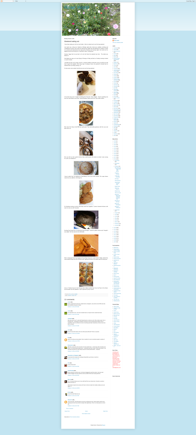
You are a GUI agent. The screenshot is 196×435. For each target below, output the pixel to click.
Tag (114, 129)
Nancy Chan (116, 273)
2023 (115, 146)
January (117, 225)
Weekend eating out (117, 207)
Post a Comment (69, 408)
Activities (69, 295)
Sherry (115, 338)
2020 (115, 151)
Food (75, 295)
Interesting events (116, 90)
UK (114, 132)
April (116, 219)
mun (69, 329)
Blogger (103, 425)
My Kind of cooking (116, 271)
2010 (115, 236)
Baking (115, 56)
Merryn (69, 379)
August (116, 212)
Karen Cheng (116, 321)
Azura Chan (116, 312)
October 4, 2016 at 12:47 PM (74, 341)
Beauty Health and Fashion (117, 59)
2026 (115, 141)
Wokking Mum (117, 300)
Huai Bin (115, 318)
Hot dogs (117, 178)
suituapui (70, 318)
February (117, 223)
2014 (115, 229)
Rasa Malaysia (117, 279)
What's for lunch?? (117, 189)
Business (116, 63)
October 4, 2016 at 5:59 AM (73, 306)
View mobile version (86, 413)
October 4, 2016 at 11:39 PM (73, 388)
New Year (116, 114)
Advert (115, 49)
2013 (115, 231)
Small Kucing (71, 370)
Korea (115, 96)
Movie (115, 106)
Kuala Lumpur (117, 97)
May (116, 218)
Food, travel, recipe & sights (117, 250)
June (116, 216)
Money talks (116, 105)
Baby (115, 55)
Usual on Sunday (117, 173)
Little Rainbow (117, 324)
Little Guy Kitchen (116, 263)
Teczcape (116, 295)
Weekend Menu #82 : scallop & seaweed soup (118, 197)
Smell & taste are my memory (117, 289)
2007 (115, 241)
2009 (115, 238)
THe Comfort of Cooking (117, 297)
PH (68, 337)
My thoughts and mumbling (117, 110)
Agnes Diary (116, 306)
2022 (115, 148)
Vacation (115, 133)
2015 (115, 227)
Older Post (105, 411)
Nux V (115, 275)
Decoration (116, 72)
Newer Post (67, 411)
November (117, 163)
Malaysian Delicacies (116, 269)
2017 (115, 157)
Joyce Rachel (116, 320)
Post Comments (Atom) (75, 416)
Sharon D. (70, 399)
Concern (115, 68)
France (115, 83)
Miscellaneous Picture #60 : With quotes (118, 169)
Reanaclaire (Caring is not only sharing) (116, 282)
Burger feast (117, 186)
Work (115, 135)
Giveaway (116, 86)
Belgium (115, 62)
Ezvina (69, 392)
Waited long (117, 191)
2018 (115, 155)
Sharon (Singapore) (116, 335)
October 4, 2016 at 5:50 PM (73, 366)
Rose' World (76, 7)
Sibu (115, 127)
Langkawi (116, 102)
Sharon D (116, 336)
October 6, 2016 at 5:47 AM (73, 405)
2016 (115, 159)
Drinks (115, 74)
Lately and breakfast (117, 176)
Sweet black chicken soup (117, 183)
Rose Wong (116, 332)
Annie (115, 310)
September (117, 209)
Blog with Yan (116, 315)
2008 (115, 240)
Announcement (117, 51)
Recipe (115, 121)
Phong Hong (116, 276)
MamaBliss (116, 327)
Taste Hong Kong (117, 293)
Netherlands (116, 112)
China (115, 65)
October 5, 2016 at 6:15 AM (73, 395)
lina (68, 362)
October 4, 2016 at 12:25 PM (74, 333)
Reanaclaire (70, 345)
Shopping (116, 126)
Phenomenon (118, 180)
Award (115, 53)
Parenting (116, 115)
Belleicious (116, 247)
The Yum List (116, 299)
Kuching (115, 100)
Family (73, 295)
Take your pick (118, 192)
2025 (115, 142)
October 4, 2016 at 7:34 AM (73, 325)
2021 (115, 150)
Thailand (115, 130)
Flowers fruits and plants (116, 79)
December (117, 160)
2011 (115, 234)
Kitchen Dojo (116, 257)
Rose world (116, 40)
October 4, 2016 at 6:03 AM (73, 314)
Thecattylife (116, 341)
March (116, 221)
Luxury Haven (117, 326)
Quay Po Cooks (117, 278)
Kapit (115, 94)
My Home (116, 108)
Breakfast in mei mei (117, 201)
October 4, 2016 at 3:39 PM (73, 351)
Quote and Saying (116, 119)
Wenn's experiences (116, 343)
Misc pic (115, 103)
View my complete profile (118, 42)
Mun (115, 330)
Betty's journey (117, 313)
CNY (115, 66)
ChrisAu (115, 316)
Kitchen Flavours (117, 258)
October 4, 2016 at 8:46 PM (73, 375)
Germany (116, 84)
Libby (115, 323)
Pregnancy (116, 117)
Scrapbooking (117, 124)
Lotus (69, 302)
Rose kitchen (116, 285)
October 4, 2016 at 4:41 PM (73, 358)
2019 (115, 153)
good (115, 87)
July (116, 214)
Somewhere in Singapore (73, 355)
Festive (115, 77)
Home (86, 411)
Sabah (115, 123)
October (117, 166)
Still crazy (116, 339)
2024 (115, 144)
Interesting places (116, 93)
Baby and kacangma (117, 204)
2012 (115, 232)
